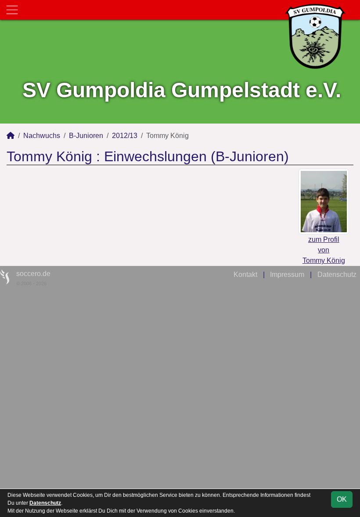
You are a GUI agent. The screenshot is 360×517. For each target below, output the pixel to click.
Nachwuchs (41, 135)
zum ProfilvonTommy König (323, 250)
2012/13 (124, 135)
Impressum (287, 274)
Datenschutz (336, 274)
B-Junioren (86, 135)
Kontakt (245, 274)
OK (342, 499)
